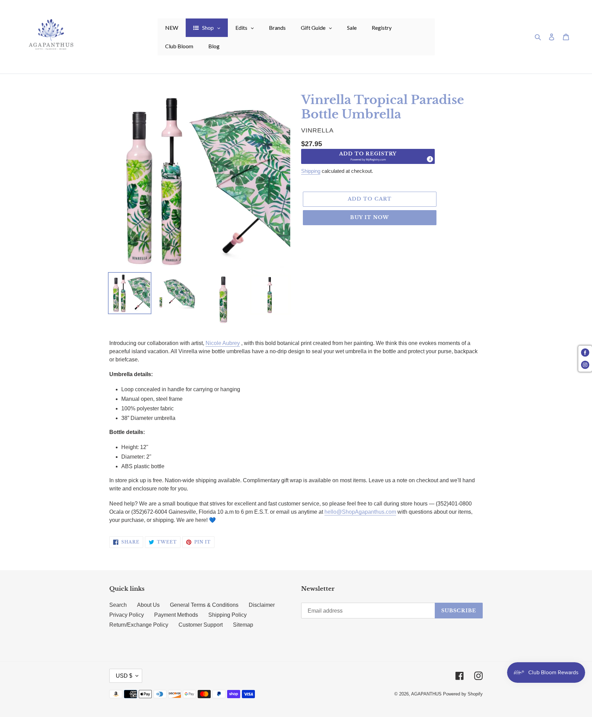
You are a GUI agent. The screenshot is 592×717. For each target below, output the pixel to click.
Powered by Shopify (463, 693)
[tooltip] (430, 159)
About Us (148, 605)
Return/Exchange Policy (138, 625)
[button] (368, 156)
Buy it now (369, 217)
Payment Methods (176, 615)
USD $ (124, 676)
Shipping (310, 171)
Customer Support (200, 625)
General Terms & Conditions (204, 605)
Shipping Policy (227, 615)
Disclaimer (262, 605)
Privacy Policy (126, 615)
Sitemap (243, 625)
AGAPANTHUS (426, 693)
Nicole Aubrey (223, 343)
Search (118, 605)
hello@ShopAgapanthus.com (360, 512)
